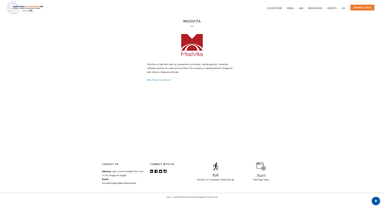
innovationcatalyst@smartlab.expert (119, 183)
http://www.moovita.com (159, 80)
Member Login (362, 7)
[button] (376, 201)
